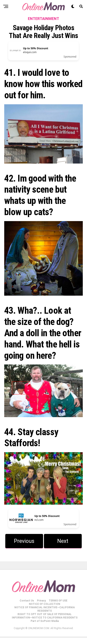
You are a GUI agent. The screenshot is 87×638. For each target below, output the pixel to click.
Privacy (41, 600)
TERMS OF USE (58, 600)
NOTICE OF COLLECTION (44, 604)
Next (62, 541)
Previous (24, 541)
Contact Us (27, 600)
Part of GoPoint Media (45, 621)
